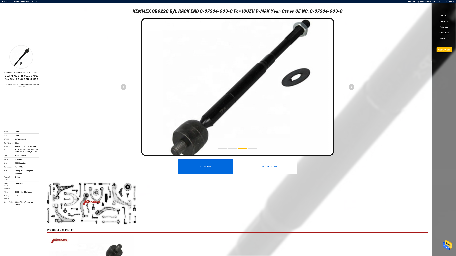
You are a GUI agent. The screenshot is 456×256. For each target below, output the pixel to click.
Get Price (207, 167)
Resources (444, 33)
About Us (444, 38)
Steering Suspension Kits (21, 84)
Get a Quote (444, 50)
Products (7, 84)
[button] (123, 87)
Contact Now (271, 167)
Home (444, 15)
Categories (444, 21)
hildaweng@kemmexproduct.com (422, 2)
